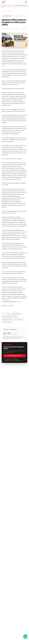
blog (9, 5)
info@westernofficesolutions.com (13, 360)
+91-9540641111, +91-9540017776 (12, 359)
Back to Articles (8, 11)
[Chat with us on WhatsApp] (25, 636)
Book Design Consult (15, 355)
